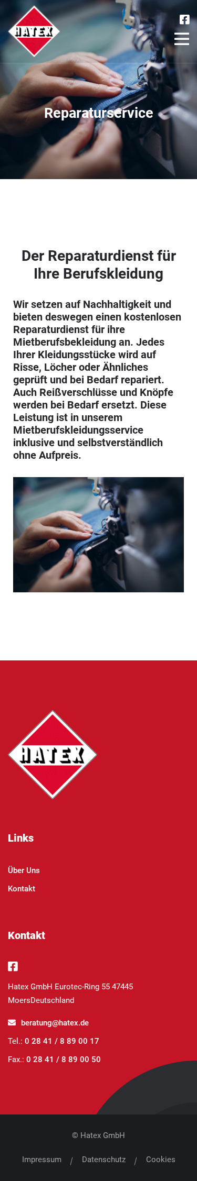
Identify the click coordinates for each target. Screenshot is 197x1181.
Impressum (41, 1159)
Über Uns (24, 870)
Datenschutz (104, 1159)
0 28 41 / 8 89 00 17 (62, 1041)
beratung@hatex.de (55, 1023)
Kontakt (21, 888)
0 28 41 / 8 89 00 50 (63, 1059)
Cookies (160, 1159)
